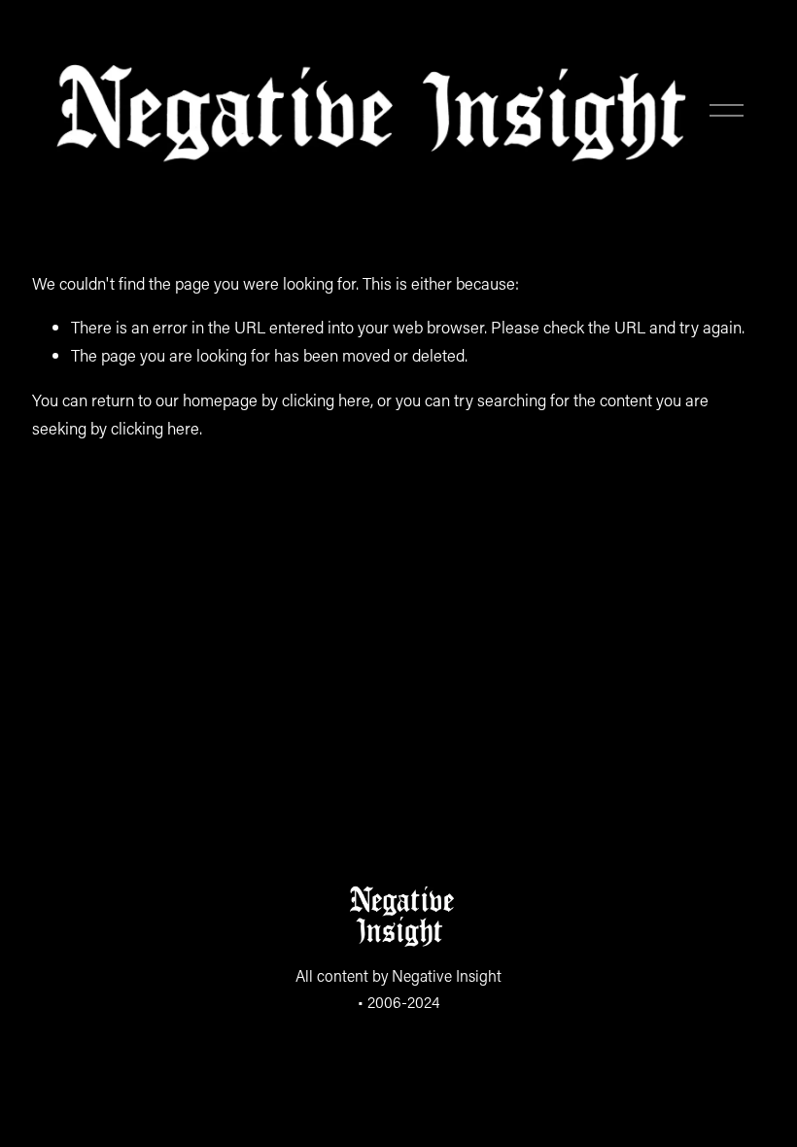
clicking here (326, 399)
